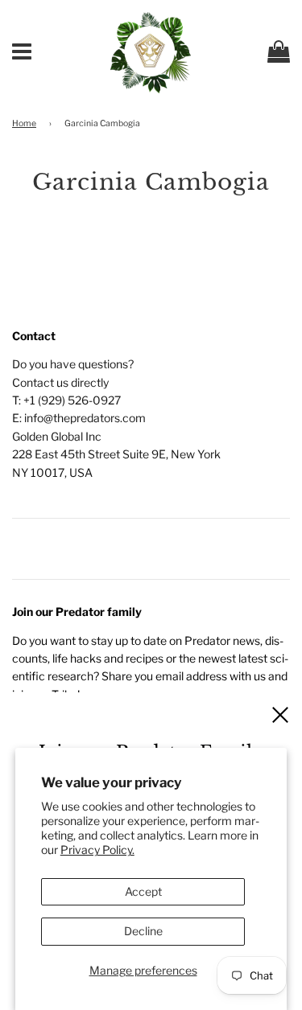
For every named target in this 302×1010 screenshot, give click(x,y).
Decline (143, 931)
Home (24, 123)
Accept (143, 891)
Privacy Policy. (97, 849)
